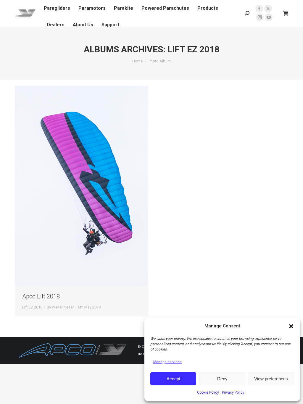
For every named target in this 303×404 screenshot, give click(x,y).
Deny (222, 378)
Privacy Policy (233, 392)
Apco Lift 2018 (41, 296)
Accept (173, 378)
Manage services (167, 362)
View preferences (271, 378)
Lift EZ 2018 (32, 307)
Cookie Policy (208, 392)
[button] (291, 326)
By (60, 307)
